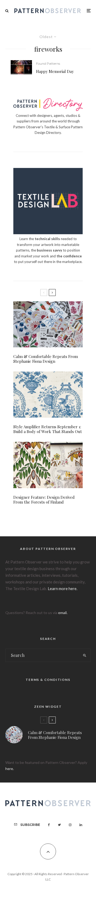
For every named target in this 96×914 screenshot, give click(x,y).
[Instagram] (70, 824)
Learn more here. (62, 588)
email (62, 612)
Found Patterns (48, 63)
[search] (85, 655)
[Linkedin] (80, 824)
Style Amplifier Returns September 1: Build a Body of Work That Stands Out (47, 429)
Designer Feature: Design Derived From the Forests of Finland (44, 499)
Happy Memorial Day (55, 71)
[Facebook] (49, 824)
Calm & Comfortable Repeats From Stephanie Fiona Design (45, 359)
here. (9, 768)
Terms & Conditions (48, 680)
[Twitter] (59, 824)
